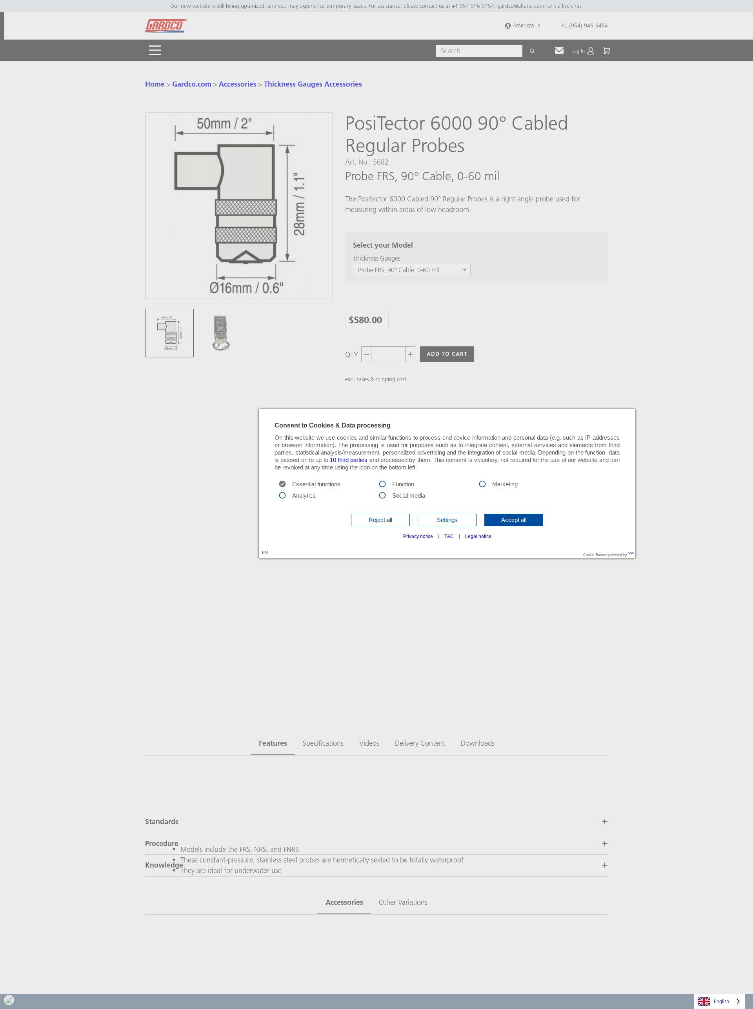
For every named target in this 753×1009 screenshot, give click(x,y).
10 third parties (349, 460)
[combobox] (719, 1001)
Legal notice (478, 536)
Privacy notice (418, 536)
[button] (380, 520)
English (721, 1001)
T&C (449, 536)
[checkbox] (382, 483)
